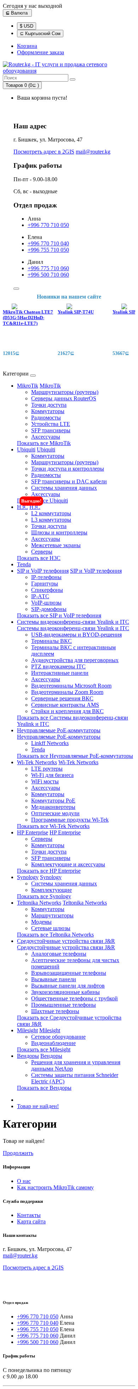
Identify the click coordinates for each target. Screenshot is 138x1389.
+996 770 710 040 (48, 243)
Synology (28, 877)
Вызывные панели (53, 979)
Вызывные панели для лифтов (68, 986)
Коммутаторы (47, 411)
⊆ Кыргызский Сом (40, 33)
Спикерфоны (47, 590)
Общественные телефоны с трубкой (74, 998)
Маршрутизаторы (52, 915)
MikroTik (27, 386)
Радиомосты (46, 418)
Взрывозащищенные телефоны (68, 973)
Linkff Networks (50, 743)
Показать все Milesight (43, 1049)
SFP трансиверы (50, 430)
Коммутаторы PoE (53, 801)
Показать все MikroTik (44, 443)
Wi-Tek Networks (37, 762)
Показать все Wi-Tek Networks (53, 826)
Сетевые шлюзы (50, 928)
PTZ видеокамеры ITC (58, 666)
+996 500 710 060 (48, 275)
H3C (22, 507)
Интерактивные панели (59, 673)
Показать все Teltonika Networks (55, 935)
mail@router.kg (93, 152)
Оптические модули (55, 813)
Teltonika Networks (39, 903)
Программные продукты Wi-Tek (70, 820)
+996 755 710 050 (48, 250)
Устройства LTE (50, 424)
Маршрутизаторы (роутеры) (64, 392)
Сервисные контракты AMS (65, 705)
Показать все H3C (39, 558)
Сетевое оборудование (58, 1037)
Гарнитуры (44, 583)
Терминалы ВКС (51, 641)
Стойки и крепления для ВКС (67, 711)
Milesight (27, 1030)
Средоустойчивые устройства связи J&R (66, 941)
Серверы (41, 552)
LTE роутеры (47, 769)
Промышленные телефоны (63, 1005)
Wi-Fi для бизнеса (52, 775)
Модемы (41, 922)
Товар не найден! (38, 1106)
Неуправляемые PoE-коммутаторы (58, 730)
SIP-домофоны (49, 609)
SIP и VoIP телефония (43, 571)
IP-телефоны (46, 577)
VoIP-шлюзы (46, 603)
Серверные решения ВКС (62, 698)
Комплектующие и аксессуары (68, 864)
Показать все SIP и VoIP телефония (59, 615)
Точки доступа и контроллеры (67, 469)
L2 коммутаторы (51, 513)
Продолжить (18, 1153)
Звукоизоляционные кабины (65, 992)
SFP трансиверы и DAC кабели (69, 481)
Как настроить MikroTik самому (55, 1187)
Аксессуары (45, 437)
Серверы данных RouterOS (63, 398)
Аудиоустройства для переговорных (75, 660)
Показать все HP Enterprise (49, 871)
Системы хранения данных (64, 488)
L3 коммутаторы (51, 520)
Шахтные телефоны (55, 1011)
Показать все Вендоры (44, 1088)
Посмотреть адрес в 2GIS (43, 152)
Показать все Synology (44, 896)
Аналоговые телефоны (58, 954)
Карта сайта (31, 1221)
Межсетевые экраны (56, 545)
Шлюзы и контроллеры (59, 532)
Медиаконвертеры (53, 807)
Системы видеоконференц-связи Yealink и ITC (73, 622)
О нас (24, 1181)
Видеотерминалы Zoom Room (67, 692)
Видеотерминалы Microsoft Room (71, 686)
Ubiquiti (26, 449)
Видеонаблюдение (53, 1043)
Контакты (29, 1215)
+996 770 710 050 (48, 225)
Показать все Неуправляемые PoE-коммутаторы (75, 756)
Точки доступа (49, 405)
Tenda (24, 564)
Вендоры (28, 1056)
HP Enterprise (32, 832)
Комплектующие (51, 890)
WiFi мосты (45, 781)
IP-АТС (40, 596)
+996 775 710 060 (48, 268)
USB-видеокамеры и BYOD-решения (76, 635)
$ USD (26, 26)
